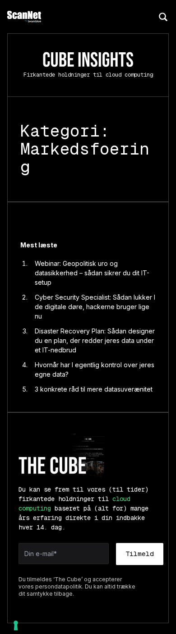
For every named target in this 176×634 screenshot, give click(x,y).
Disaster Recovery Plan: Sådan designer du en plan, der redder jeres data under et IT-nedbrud (95, 340)
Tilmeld (139, 553)
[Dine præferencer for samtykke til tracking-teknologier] (15, 625)
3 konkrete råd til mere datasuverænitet (94, 389)
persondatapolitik (58, 586)
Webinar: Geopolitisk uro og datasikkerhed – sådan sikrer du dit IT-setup (92, 273)
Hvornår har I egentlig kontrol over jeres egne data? (94, 369)
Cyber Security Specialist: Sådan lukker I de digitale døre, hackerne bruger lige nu (95, 306)
